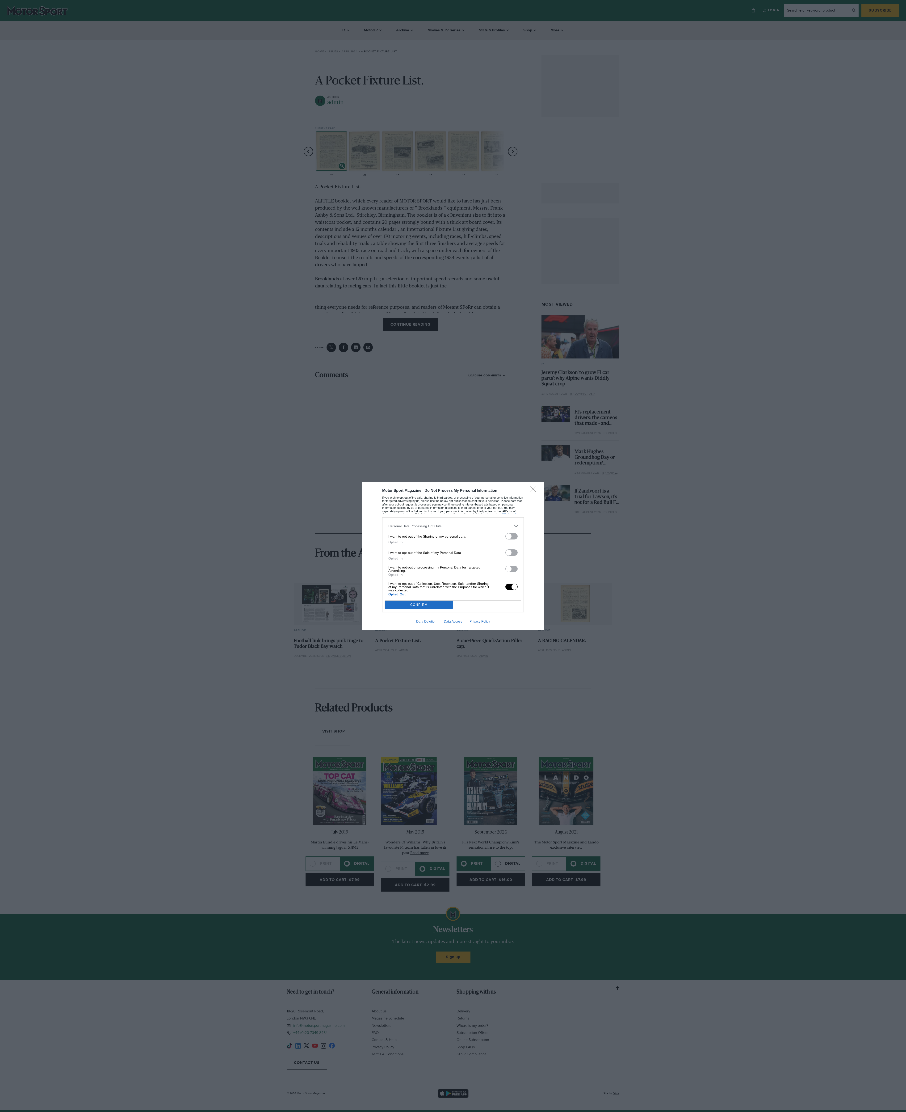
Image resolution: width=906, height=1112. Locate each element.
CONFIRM (419, 605)
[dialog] (453, 556)
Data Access (453, 621)
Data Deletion (426, 621)
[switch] (511, 536)
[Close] (534, 490)
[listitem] (453, 525)
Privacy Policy (480, 621)
